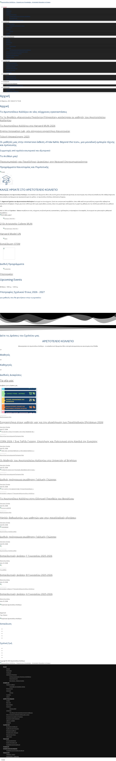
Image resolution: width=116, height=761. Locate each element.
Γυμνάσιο (6, 636)
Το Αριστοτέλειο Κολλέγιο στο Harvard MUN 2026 (27, 125)
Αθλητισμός (6, 657)
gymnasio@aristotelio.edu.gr (8, 610)
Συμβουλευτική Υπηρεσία (11, 650)
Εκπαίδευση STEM (10, 243)
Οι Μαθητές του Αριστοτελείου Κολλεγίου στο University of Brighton (38, 460)
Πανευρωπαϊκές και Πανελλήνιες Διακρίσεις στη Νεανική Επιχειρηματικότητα (43, 161)
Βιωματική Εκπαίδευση (10, 648)
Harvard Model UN (10, 233)
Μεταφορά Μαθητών (9, 653)
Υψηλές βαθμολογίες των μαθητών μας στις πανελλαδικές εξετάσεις (38, 517)
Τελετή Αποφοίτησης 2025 (15, 136)
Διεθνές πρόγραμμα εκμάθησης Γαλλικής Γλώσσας (28, 479)
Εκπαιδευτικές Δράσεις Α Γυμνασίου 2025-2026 (26, 594)
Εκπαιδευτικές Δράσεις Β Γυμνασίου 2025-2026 (26, 575)
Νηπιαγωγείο (7, 631)
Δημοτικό (6, 633)
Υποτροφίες (6, 274)
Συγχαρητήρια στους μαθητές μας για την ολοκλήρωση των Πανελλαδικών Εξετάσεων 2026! (51, 422)
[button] (58, 760)
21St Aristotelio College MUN (16, 223)
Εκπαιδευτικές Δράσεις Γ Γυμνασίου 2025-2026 (26, 555)
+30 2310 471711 (13, 615)
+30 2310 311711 (11, 613)
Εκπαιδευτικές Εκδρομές (10, 655)
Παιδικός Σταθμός (8, 629)
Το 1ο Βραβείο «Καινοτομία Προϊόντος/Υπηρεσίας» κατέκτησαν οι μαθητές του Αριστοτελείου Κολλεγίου (53, 119)
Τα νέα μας (7, 380)
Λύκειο (5, 638)
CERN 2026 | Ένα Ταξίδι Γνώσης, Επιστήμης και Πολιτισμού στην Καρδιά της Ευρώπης (48, 441)
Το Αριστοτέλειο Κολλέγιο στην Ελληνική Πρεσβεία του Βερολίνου (37, 498)
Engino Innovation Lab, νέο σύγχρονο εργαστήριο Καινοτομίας (35, 131)
